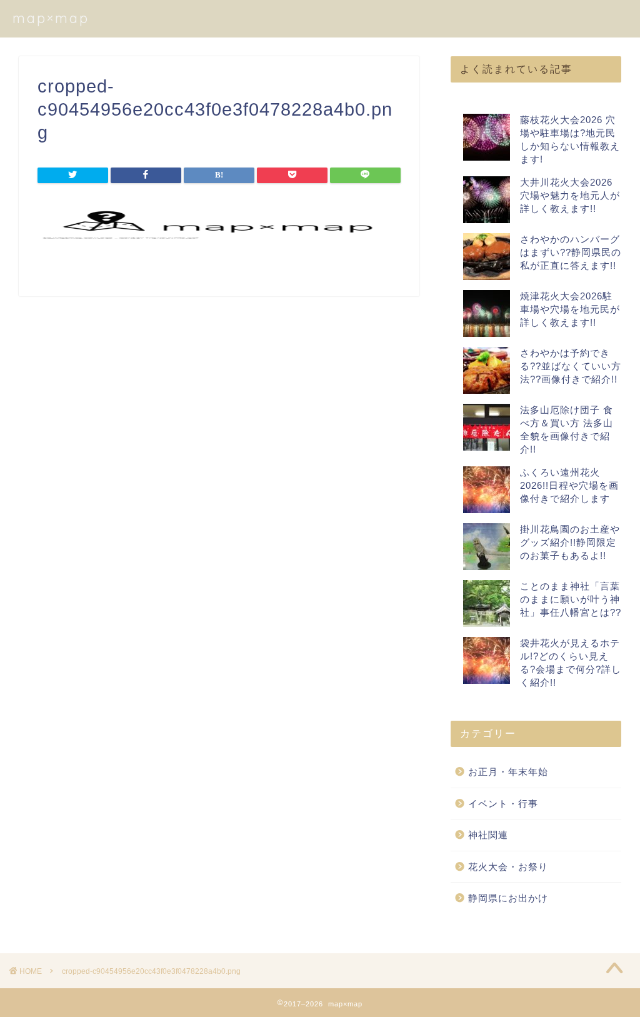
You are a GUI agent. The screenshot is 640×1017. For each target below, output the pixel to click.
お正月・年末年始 (508, 771)
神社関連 (488, 834)
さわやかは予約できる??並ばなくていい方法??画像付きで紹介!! (570, 366)
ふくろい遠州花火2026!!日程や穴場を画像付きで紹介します (569, 485)
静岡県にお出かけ (508, 898)
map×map (50, 17)
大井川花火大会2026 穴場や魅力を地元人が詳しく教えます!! (570, 195)
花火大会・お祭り (508, 866)
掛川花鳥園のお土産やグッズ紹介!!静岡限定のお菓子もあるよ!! (570, 542)
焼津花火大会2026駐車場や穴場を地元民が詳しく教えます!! (570, 309)
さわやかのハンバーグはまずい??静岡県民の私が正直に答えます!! (570, 252)
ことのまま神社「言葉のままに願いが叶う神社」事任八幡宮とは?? (570, 599)
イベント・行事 (503, 803)
